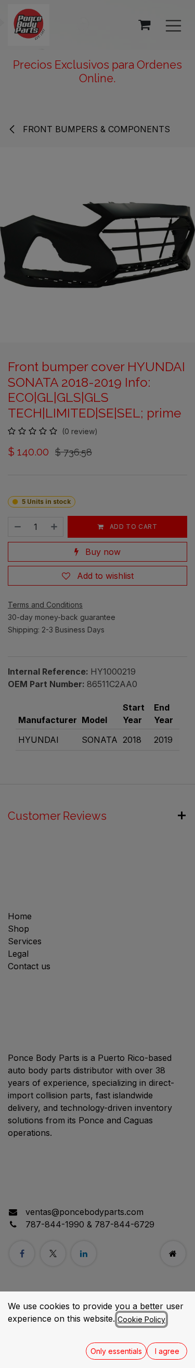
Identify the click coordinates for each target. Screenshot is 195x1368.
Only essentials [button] (116, 1351)
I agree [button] (167, 1351)
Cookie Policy (141, 1319)
